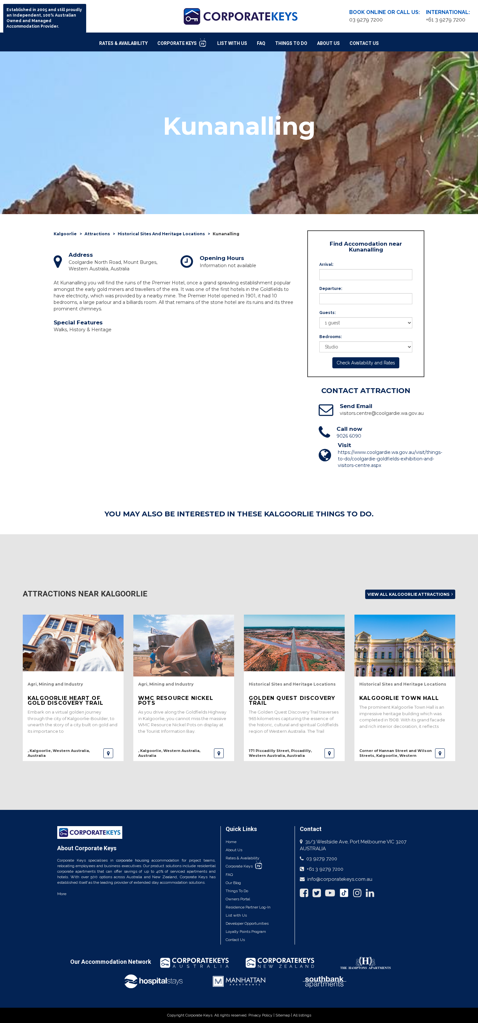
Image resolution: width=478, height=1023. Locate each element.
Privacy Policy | (261, 1015)
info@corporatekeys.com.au (339, 879)
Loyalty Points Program (246, 931)
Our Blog (233, 882)
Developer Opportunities (247, 923)
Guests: (327, 312)
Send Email (356, 406)
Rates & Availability (123, 43)
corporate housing (132, 860)
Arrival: (326, 264)
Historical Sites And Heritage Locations (161, 233)
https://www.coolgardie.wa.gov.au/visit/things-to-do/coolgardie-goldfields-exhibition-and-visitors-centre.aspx (390, 458)
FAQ (261, 43)
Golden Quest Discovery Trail (292, 700)
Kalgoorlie (65, 233)
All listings (302, 1015)
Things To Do (291, 43)
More (61, 894)
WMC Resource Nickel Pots (175, 700)
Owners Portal (238, 899)
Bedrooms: (330, 336)
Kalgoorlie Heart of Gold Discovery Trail (65, 700)
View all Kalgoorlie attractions (408, 594)
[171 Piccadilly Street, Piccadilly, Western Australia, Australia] (329, 753)
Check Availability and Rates (366, 362)
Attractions (97, 233)
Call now (349, 429)
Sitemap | (284, 1015)
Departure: (330, 288)
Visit (344, 445)
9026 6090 (349, 436)
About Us (328, 43)
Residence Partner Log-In (248, 907)
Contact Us (364, 43)
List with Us (236, 915)
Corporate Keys (177, 43)
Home (231, 841)
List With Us (232, 43)
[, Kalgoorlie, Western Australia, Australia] (108, 753)
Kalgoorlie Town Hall (399, 698)
